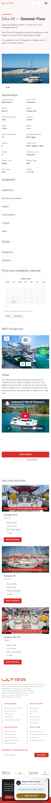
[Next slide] (11, 87)
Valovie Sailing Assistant (12, 720)
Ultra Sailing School (11, 737)
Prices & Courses (10, 731)
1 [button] (37, 286)
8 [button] (37, 290)
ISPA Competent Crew (11, 740)
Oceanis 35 (10, 576)
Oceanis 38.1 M (12, 637)
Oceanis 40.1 (10, 514)
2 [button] (43, 286)
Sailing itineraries (35, 717)
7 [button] (31, 290)
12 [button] (20, 294)
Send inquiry (25, 454)
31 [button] (7, 306)
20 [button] (25, 298)
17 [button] (7, 298)
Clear (8, 316)
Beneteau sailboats (36, 731)
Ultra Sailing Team (10, 711)
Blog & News (34, 723)
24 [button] (7, 302)
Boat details (12, 540)
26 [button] (20, 302)
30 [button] (43, 302)
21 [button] (31, 298)
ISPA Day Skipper (10, 743)
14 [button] (31, 294)
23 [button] (43, 298)
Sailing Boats (34, 708)
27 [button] (25, 302)
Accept (9, 797)
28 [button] (31, 302)
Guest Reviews (9, 714)
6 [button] (25, 290)
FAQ (31, 714)
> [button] (43, 279)
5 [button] (19, 290)
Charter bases (9, 717)
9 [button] (43, 290)
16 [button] (43, 294)
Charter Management (37, 740)
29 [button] (37, 302)
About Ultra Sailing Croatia (13, 708)
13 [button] (25, 294)
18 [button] (14, 298)
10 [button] (7, 294)
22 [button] (37, 298)
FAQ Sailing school (10, 734)
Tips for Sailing (35, 720)
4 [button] (13, 290)
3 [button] (7, 290)
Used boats (34, 737)
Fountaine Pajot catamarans (39, 734)
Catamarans (34, 711)
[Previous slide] (3, 87)
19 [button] (20, 298)
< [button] (7, 279)
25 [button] (14, 302)
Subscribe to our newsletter (15, 750)
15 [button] (37, 294)
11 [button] (14, 294)
